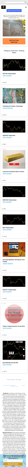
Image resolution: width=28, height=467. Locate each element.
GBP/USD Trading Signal (9, 200)
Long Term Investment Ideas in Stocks (13, 171)
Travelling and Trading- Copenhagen (13, 106)
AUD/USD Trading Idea (9, 135)
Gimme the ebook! (13, 464)
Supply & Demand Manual (14, 10)
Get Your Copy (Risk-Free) (14, 41)
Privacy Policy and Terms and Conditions (9, 385)
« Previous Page (10, 379)
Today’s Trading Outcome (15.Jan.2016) (14, 326)
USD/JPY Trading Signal (9, 290)
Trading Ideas (9, 75)
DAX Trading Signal (8, 227)
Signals (4, 75)
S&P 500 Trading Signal (9, 73)
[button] (13, 457)
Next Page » (18, 379)
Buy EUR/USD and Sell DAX (10, 362)
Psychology (5, 108)
